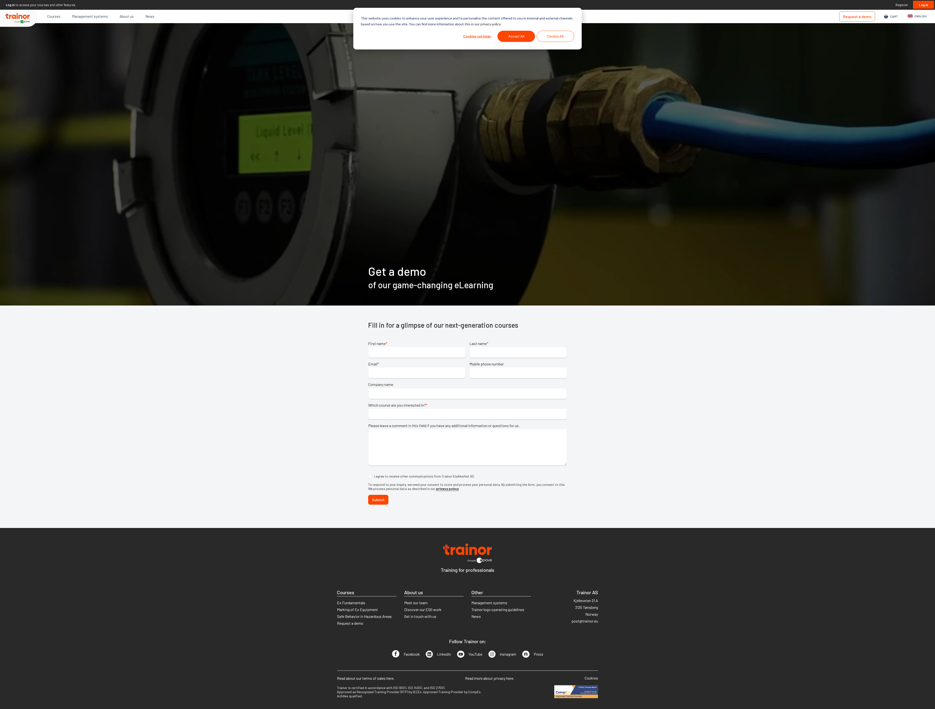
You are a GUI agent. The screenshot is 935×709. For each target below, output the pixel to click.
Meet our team (416, 602)
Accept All (516, 36)
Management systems (90, 16)
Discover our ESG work (422, 609)
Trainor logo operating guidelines (497, 609)
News (149, 16)
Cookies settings (477, 36)
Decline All (555, 36)
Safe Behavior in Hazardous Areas (364, 616)
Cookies (591, 678)
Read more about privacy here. (489, 678)
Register (902, 5)
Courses (53, 16)
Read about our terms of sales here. (365, 678)
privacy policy (447, 489)
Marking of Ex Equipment (357, 609)
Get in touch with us (420, 616)
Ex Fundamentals (351, 602)
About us (127, 16)
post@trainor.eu (584, 621)
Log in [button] (10, 5)
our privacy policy (487, 24)
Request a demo (857, 16)
